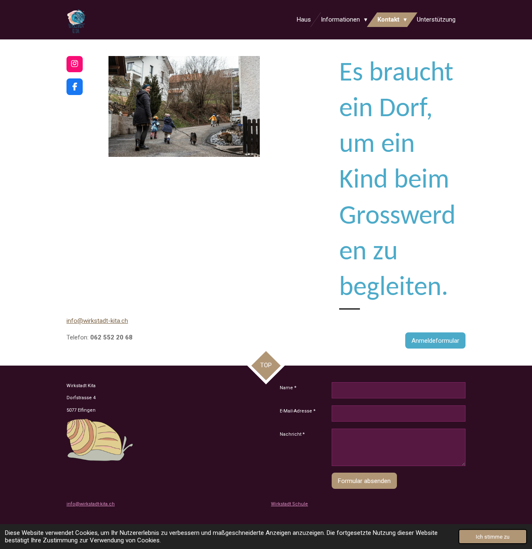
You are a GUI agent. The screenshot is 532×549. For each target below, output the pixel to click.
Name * (288, 387)
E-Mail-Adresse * (297, 411)
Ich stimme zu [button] (493, 536)
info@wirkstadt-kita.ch (97, 321)
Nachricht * (292, 434)
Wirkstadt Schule (289, 504)
